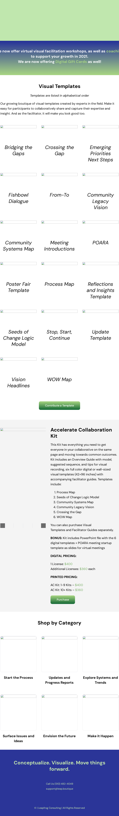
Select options (14, 134)
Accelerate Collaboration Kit (81, 433)
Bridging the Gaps (18, 150)
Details (27, 134)
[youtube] (65, 777)
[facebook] (54, 777)
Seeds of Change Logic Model (18, 338)
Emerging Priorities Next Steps (100, 153)
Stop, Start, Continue (59, 335)
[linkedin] (59, 777)
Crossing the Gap (59, 150)
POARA (101, 242)
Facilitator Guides (84, 530)
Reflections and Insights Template (100, 290)
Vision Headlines (18, 382)
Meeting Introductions (59, 245)
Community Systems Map (18, 245)
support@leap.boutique (59, 788)
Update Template (100, 335)
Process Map (59, 284)
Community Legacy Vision (100, 201)
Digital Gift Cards (71, 61)
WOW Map (59, 379)
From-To (59, 195)
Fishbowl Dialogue (18, 198)
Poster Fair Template (18, 287)
